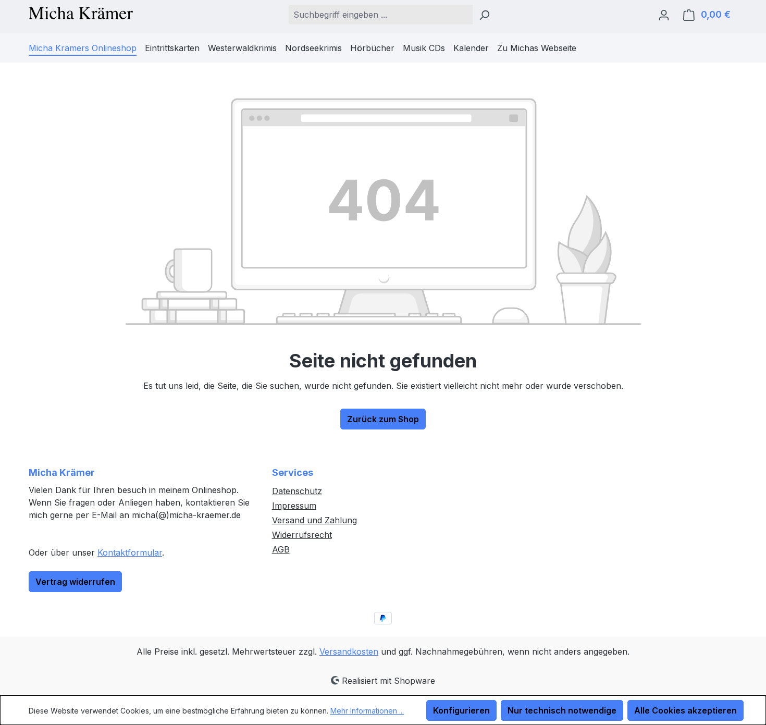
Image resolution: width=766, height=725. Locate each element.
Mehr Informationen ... (367, 710)
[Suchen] (484, 14)
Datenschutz (297, 491)
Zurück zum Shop (383, 419)
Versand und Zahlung (314, 520)
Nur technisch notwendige (562, 710)
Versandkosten (348, 651)
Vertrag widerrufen (75, 581)
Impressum (294, 505)
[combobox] (380, 14)
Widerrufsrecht (302, 535)
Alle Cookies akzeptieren (685, 710)
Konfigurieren (461, 710)
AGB (281, 549)
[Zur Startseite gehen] (81, 12)
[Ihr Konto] (663, 14)
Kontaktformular (129, 552)
